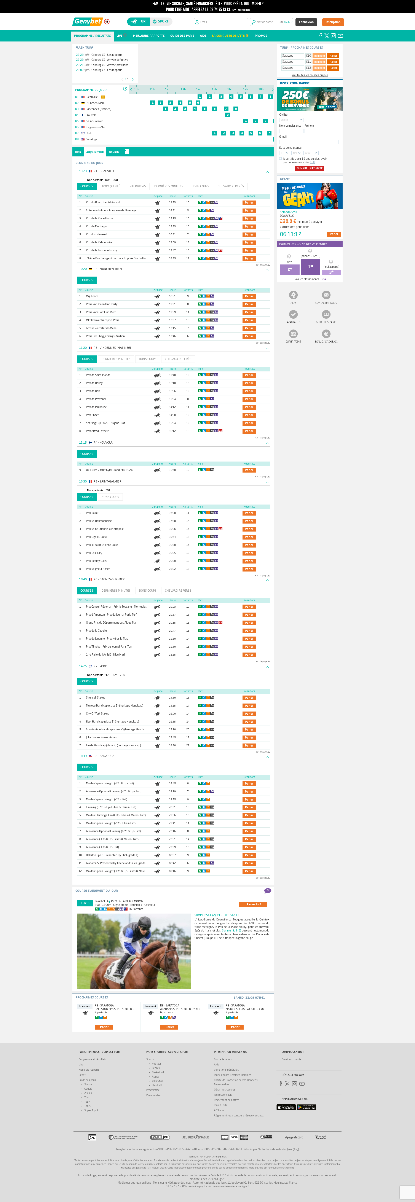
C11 (308, 61)
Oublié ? (288, 22)
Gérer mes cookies (224, 1090)
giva (289, 261)
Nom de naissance (290, 125)
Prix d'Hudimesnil (96, 234)
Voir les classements (307, 279)
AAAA (308, 153)
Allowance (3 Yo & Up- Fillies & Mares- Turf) (112, 839)
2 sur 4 (88, 1093)
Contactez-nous (326, 303)
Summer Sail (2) (231, 930)
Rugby (155, 1077)
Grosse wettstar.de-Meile (101, 328)
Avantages (293, 322)
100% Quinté (111, 186)
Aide (293, 303)
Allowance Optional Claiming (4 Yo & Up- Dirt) (113, 831)
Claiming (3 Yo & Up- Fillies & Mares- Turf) (111, 807)
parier (249, 202)
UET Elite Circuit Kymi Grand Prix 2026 (109, 470)
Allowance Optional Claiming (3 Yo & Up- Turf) (113, 791)
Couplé (88, 1089)
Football (156, 1064)
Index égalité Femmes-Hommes (232, 1075)
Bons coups (200, 186)
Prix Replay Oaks (96, 561)
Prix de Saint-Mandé (98, 375)
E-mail (283, 136)
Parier (333, 56)
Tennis (156, 1068)
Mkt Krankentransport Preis (102, 320)
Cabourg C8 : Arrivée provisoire (109, 65)
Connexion (306, 22)
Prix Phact (92, 415)
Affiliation (219, 1110)
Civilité (283, 114)
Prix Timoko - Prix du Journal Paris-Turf (109, 646)
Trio (86, 1097)
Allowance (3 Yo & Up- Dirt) (102, 847)
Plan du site (221, 1105)
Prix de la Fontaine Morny (101, 250)
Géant (82, 1075)
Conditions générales (226, 1070)
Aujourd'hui (95, 152)
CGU (312, 162)
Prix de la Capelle (96, 630)
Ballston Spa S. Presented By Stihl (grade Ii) (112, 855)
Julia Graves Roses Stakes (101, 737)
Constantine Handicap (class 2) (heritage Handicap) (117, 729)
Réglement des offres (226, 1100)
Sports (150, 1059)
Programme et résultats (93, 1059)
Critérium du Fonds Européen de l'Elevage (111, 210)
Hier (78, 152)
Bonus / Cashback (326, 342)
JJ (281, 153)
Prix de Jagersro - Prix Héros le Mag (107, 638)
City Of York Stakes (97, 713)
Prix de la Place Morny (99, 218)
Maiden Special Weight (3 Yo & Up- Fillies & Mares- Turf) (119, 871)
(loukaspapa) (331, 267)
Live (81, 1064)
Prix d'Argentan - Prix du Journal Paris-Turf (111, 614)
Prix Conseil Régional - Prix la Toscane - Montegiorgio (118, 606)
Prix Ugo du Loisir (96, 537)
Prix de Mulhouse (96, 407)
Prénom (309, 125)
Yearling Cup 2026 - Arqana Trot (105, 423)
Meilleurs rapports (89, 1070)
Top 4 (87, 1102)
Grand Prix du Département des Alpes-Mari (111, 622)
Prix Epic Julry (94, 553)
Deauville (102, 901)
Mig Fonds (92, 296)
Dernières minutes (168, 186)
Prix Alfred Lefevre (97, 431)
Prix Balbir (92, 513)
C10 (308, 55)
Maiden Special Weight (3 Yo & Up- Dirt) (110, 783)
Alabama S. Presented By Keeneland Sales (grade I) (117, 863)
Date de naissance (290, 147)
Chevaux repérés (231, 186)
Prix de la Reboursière (99, 242)
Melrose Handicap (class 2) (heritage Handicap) (114, 705)
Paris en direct (154, 1095)
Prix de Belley (94, 383)
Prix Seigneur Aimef (98, 569)
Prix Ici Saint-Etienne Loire (102, 545)
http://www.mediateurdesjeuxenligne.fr (228, 1187)
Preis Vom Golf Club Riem (101, 312)
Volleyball (157, 1081)
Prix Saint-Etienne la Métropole (105, 529)
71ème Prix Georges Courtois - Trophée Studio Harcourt (119, 258)
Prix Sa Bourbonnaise (99, 521)
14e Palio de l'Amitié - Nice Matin (106, 654)
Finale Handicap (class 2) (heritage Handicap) (113, 745)
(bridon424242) (310, 256)
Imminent (319, 56)
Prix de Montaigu (96, 226)
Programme (153, 1090)
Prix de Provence (96, 399)
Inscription (333, 22)
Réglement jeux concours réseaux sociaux (239, 1115)
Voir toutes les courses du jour (310, 75)
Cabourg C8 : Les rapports (106, 55)
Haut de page (261, 265)
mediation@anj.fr (197, 1187)
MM (295, 153)
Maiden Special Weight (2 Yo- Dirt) (106, 799)
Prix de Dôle (93, 391)
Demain (114, 152)
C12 (308, 68)
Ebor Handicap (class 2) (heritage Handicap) (112, 721)
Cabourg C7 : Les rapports (106, 70)
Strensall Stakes (95, 697)
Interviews (137, 186)
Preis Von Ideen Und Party (102, 304)
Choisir (284, 120)
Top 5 (87, 1106)
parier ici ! (254, 904)
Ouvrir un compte (310, 168)
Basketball (158, 1072)
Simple (88, 1084)
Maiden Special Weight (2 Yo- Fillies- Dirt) (111, 823)
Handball (157, 1085)
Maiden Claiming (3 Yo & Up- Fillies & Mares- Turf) (116, 815)
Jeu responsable (223, 1095)
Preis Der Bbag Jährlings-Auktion (105, 336)
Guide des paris (326, 322)
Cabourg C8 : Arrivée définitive (109, 60)
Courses (86, 186)
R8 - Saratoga (104, 1005)
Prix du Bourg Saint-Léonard (103, 202)
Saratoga (287, 55)
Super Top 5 (293, 342)
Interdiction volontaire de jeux (208, 1157)
